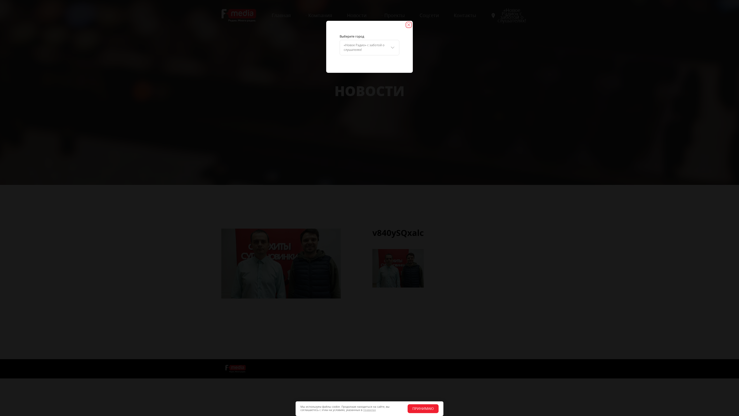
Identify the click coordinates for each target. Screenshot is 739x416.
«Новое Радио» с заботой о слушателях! (364, 47)
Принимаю (423, 409)
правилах (369, 410)
